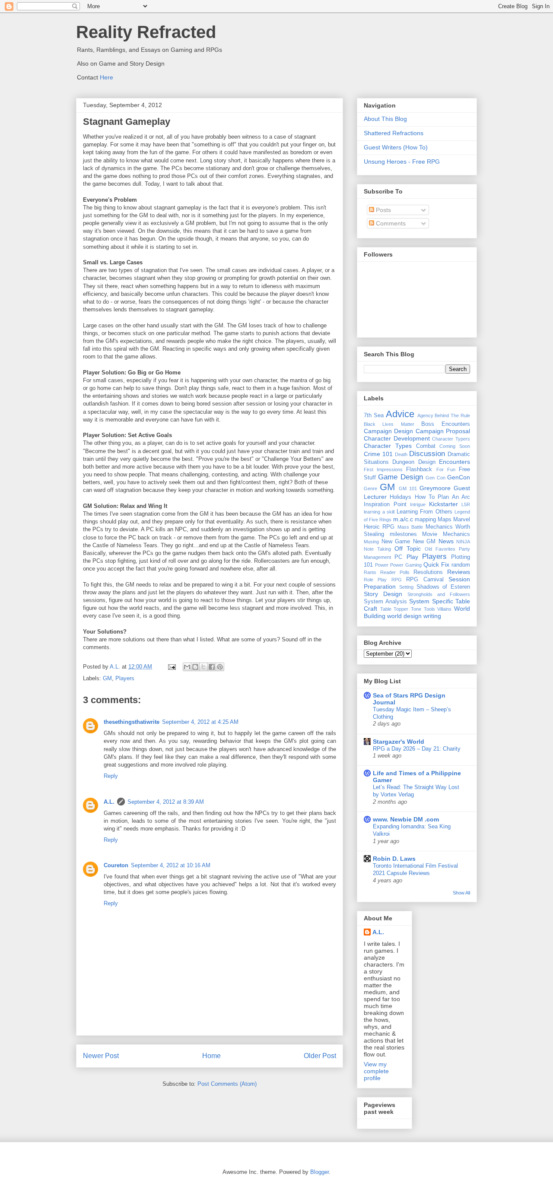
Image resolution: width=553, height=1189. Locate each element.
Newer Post (101, 1055)
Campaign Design (388, 431)
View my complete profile (376, 1071)
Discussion (427, 454)
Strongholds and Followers (438, 594)
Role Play (375, 579)
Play (412, 556)
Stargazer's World (398, 741)
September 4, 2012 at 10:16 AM (170, 865)
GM (107, 678)
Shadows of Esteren (443, 587)
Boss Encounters (445, 424)
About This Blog (385, 118)
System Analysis (385, 602)
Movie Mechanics (446, 534)
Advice (400, 414)
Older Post (320, 1055)
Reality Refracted (146, 31)
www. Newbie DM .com (406, 819)
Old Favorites (440, 549)
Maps (444, 520)
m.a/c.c (403, 519)
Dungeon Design (413, 462)
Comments (390, 223)
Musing (371, 541)
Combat (425, 446)
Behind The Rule (452, 415)
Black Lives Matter (389, 424)
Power (381, 565)
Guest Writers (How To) (396, 147)
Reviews (458, 571)
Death (401, 454)
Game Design (400, 477)
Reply (111, 776)
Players (124, 678)
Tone (416, 609)
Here (106, 77)
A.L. (109, 802)
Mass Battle (410, 527)
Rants (370, 572)
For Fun (445, 469)
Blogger (319, 1172)
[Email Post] (171, 666)
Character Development (397, 438)
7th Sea (374, 415)
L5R (465, 504)
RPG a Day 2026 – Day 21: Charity (417, 748)
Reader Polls (395, 572)
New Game (395, 542)
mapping (425, 520)
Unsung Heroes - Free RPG (402, 161)
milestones (403, 534)
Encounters (454, 461)
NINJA (463, 541)
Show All (461, 892)
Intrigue (418, 504)
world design (404, 615)
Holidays (400, 497)
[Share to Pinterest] (220, 667)
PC (398, 557)
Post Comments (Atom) (227, 1084)
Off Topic (407, 548)
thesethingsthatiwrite (131, 722)
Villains (444, 609)
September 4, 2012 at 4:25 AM (200, 722)
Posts (382, 209)
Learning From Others (424, 512)
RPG (396, 579)
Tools (429, 609)
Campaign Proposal (443, 431)
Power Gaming (406, 565)
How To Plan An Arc (442, 497)
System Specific (431, 601)
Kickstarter (443, 504)
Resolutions (428, 572)
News (446, 541)
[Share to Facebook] (211, 667)
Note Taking (377, 549)
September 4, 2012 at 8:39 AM (165, 802)
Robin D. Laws (394, 858)
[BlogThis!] (195, 667)
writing (432, 615)
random (460, 565)
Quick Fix (436, 564)
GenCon (458, 477)
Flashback (419, 469)
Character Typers (451, 438)
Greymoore (435, 488)
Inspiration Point (385, 504)
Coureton (116, 865)
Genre (370, 488)
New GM (424, 542)
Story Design (383, 593)
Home (211, 1055)
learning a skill (379, 511)
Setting (406, 587)
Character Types (388, 445)
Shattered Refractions (393, 133)
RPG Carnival (424, 580)
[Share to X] (203, 667)
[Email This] (187, 667)
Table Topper (394, 609)
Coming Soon (454, 446)
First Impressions (383, 469)
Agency (425, 415)
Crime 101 (378, 453)
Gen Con (435, 477)
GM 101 (408, 488)
